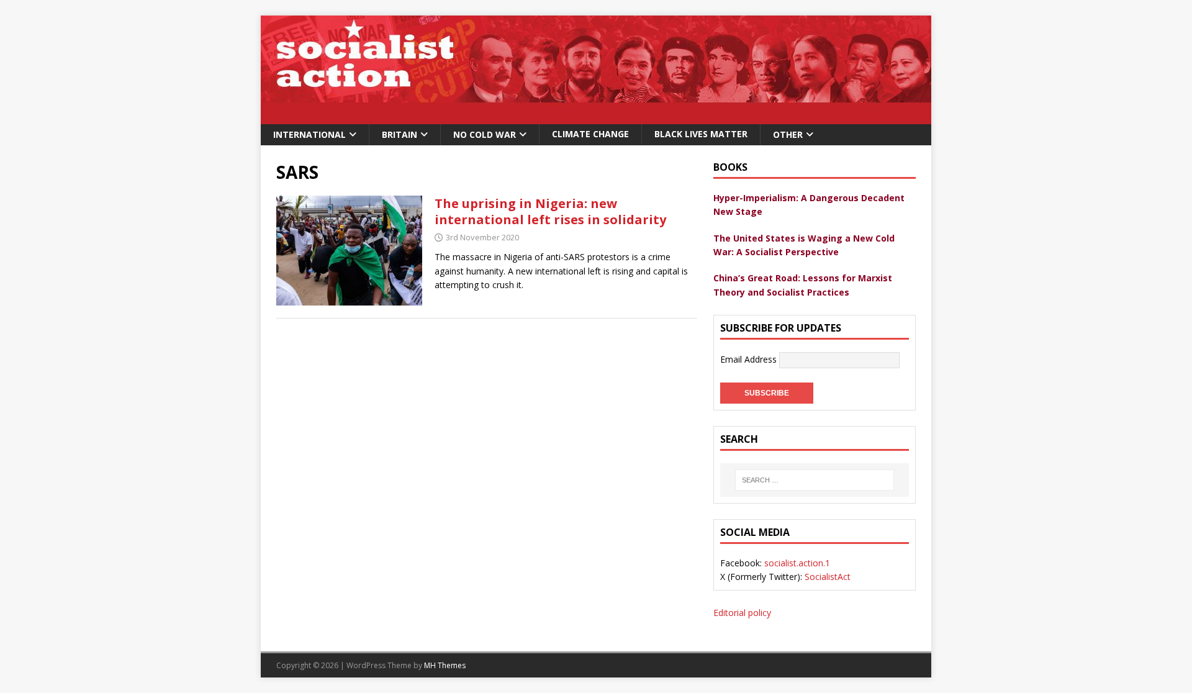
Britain (399, 134)
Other (788, 134)
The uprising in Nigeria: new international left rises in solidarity (550, 211)
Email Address (749, 359)
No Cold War (484, 134)
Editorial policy (742, 612)
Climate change (590, 134)
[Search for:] (814, 480)
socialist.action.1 (797, 563)
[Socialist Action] (596, 117)
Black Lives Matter (700, 134)
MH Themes (445, 665)
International (309, 134)
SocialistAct (828, 576)
